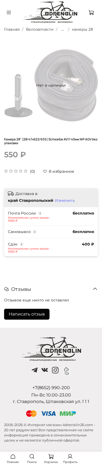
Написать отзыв (27, 314)
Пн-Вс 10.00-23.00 (51, 395)
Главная (12, 29)
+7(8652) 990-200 (51, 387)
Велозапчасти (40, 29)
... (62, 29)
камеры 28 (82, 29)
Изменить (65, 200)
